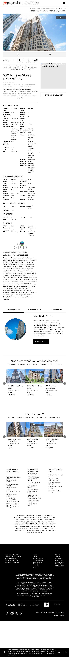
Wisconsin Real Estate (12, 562)
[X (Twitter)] (12, 614)
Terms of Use (59, 564)
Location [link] (16, 67)
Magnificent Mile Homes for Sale (54, 479)
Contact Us (58, 560)
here (18, 655)
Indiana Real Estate (11, 558)
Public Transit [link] (15, 69)
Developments (37, 562)
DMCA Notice (59, 565)
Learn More (40, 341)
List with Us (59, 558)
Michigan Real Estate (11, 560)
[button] (53, 76)
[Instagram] (16, 614)
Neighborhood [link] (32, 67)
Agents (57, 556)
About (35, 556)
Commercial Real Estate (12, 555)
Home (35, 555)
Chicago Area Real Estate (13, 556)
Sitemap (55, 615)
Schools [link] (24, 67)
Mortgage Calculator (53, 95)
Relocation (36, 564)
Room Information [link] (22, 66)
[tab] (13, 310)
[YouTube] (21, 614)
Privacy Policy (59, 562)
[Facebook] (7, 614)
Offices (57, 555)
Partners (35, 565)
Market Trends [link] (26, 69)
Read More (20, 98)
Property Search (38, 558)
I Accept (60, 652)
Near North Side (8, 86)
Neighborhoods (38, 560)
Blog (34, 567)
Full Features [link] (10, 66)
